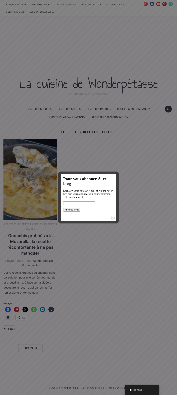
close (113, 218)
